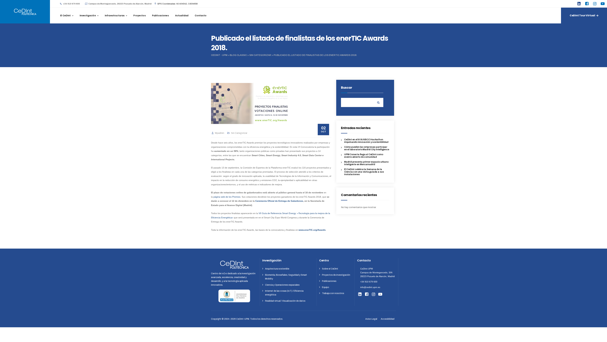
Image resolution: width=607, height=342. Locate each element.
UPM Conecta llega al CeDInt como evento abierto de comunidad (363, 155)
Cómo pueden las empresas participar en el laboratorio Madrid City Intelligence (366, 148)
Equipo (325, 287)
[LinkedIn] (579, 4)
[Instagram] (595, 4)
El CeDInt (65, 15)
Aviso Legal (371, 319)
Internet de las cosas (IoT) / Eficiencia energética (284, 293)
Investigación (88, 15)
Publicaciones (160, 15)
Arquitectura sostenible (277, 269)
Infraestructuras (115, 15)
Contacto (200, 15)
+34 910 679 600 (368, 281)
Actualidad (182, 15)
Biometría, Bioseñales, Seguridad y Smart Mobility (286, 277)
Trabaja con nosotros (333, 293)
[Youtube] (603, 4)
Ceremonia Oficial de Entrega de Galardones (279, 201)
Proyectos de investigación (336, 275)
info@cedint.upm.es (370, 287)
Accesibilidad (387, 319)
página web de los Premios (226, 197)
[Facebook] (587, 4)
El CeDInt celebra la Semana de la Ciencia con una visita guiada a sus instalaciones (364, 172)
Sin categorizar (239, 133)
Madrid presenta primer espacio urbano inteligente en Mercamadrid (366, 163)
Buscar (346, 87)
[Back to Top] (600, 336)
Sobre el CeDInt (330, 269)
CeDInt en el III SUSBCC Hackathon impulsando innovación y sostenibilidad (366, 140)
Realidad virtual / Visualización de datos (285, 301)
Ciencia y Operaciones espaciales (282, 285)
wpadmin (219, 133)
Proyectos (139, 15)
